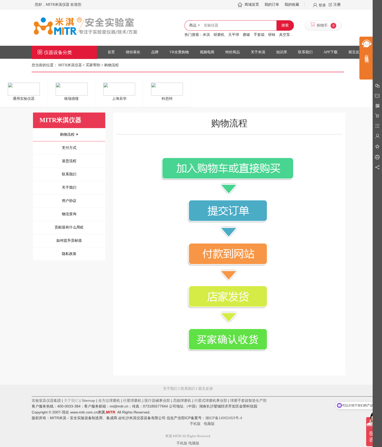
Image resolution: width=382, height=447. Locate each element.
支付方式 (69, 148)
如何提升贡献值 (69, 240)
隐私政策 (69, 254)
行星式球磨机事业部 (210, 400)
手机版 (197, 424)
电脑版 (209, 424)
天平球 (233, 35)
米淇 (206, 35)
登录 (322, 4)
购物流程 (67, 134)
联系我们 (69, 174)
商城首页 (252, 4)
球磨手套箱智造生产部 (248, 400)
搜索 (285, 25)
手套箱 (259, 35)
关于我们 (69, 187)
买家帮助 (93, 65)
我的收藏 (292, 4)
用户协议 (69, 201)
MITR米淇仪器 (70, 65)
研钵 (271, 35)
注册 (337, 4)
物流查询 (69, 214)
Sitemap (88, 400)
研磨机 (219, 35)
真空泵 (284, 35)
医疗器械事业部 (157, 400)
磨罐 (246, 35)
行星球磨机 (132, 400)
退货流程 (69, 161)
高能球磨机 (182, 400)
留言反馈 (188, 406)
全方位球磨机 (109, 400)
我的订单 (272, 4)
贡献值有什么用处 (69, 227)
